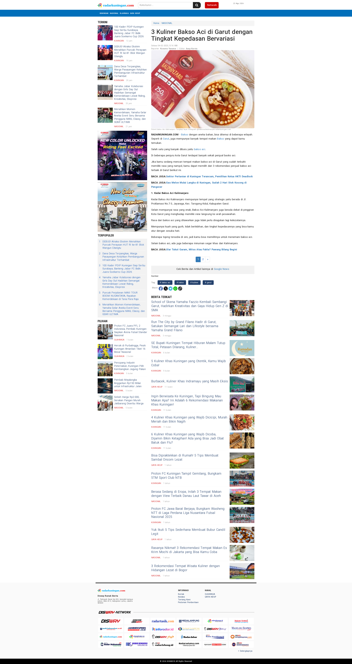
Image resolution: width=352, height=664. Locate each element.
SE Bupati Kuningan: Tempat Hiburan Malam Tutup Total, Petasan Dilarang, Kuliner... (188, 345)
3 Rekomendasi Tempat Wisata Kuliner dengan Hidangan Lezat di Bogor (185, 568)
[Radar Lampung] (189, 628)
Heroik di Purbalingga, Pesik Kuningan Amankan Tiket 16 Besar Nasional (130, 349)
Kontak (181, 594)
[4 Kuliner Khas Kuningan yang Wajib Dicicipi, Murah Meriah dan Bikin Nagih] (242, 422)
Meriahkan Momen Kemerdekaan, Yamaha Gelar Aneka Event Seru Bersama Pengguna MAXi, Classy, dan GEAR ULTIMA (130, 115)
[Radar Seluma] (189, 644)
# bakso (180, 282)
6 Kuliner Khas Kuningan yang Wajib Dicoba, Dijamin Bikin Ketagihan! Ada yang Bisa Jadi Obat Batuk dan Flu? (187, 438)
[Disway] (110, 621)
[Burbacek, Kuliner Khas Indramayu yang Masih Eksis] (242, 384)
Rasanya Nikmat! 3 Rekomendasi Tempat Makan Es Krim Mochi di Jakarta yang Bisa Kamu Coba (189, 550)
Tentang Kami (184, 599)
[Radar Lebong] (163, 644)
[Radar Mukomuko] (110, 644)
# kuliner (194, 282)
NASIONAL (114, 13)
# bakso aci (165, 282)
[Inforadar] (163, 628)
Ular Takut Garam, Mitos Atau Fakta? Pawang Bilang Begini (201, 249)
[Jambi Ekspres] (136, 628)
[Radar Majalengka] (136, 636)
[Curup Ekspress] (241, 636)
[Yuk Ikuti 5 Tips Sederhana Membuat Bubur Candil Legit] (242, 535)
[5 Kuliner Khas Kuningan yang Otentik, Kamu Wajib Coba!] (242, 366)
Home (156, 23)
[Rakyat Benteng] (215, 644)
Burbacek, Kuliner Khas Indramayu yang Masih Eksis (189, 381)
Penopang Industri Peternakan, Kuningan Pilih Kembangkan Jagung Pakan (130, 366)
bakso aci (199, 149)
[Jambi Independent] (110, 628)
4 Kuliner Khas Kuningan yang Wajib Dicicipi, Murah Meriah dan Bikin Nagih (189, 419)
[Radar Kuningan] (110, 636)
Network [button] (212, 5)
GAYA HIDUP (135, 13)
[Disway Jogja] (163, 636)
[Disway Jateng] (215, 628)
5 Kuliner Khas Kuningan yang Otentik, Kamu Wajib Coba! (188, 363)
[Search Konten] (197, 5)
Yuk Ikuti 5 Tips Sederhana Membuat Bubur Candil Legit (188, 531)
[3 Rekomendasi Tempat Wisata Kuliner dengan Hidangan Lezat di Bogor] (242, 571)
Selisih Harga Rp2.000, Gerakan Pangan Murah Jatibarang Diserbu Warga (128, 400)
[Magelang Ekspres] (241, 628)
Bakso (184, 135)
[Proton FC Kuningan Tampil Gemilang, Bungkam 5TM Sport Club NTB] (242, 479)
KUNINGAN (104, 13)
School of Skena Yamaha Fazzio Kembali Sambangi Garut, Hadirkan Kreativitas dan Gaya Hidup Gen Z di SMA (189, 306)
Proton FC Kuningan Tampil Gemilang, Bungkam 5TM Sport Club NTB (186, 475)
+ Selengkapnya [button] (245, 651)
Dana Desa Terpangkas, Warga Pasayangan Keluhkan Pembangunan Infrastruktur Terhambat (130, 71)
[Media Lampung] (189, 621)
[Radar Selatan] (241, 644)
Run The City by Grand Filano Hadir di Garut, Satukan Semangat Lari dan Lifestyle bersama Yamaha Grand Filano (184, 326)
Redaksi (181, 596)
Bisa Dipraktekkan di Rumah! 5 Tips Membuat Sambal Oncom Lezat (184, 457)
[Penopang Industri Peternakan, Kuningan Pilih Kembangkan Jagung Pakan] (105, 368)
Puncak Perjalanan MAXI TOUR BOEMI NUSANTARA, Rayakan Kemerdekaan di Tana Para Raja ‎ (119, 296)
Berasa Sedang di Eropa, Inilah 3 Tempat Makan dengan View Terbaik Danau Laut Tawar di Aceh (186, 493)
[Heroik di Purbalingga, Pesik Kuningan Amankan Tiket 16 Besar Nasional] (105, 351)
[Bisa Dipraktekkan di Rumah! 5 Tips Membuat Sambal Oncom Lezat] (242, 461)
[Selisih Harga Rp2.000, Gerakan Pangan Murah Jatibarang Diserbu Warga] (105, 403)
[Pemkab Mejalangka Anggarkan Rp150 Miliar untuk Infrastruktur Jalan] (105, 385)
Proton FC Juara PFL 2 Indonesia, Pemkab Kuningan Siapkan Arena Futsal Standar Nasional (130, 330)
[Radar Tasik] (163, 621)
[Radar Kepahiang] (215, 636)
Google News (221, 269)
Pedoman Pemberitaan (188, 602)
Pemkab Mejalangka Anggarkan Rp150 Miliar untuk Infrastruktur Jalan (127, 383)
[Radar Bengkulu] (136, 644)
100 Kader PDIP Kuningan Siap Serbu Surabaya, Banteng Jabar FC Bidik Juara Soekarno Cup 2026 (129, 31)
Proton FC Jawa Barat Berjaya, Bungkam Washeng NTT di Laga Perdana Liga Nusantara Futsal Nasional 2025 (188, 512)
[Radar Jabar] (189, 636)
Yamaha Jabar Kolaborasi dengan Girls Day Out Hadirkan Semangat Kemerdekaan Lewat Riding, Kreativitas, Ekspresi (129, 92)
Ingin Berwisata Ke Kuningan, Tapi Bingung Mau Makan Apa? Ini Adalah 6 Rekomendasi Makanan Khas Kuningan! (187, 400)
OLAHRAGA (124, 13)
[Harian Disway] (136, 621)
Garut (166, 139)
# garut (208, 282)
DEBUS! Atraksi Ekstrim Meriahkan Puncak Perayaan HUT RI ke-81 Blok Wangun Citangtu (130, 51)
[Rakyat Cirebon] (241, 621)
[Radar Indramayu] (215, 621)
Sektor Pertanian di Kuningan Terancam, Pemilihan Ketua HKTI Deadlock (209, 176)
